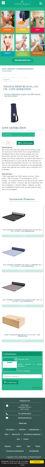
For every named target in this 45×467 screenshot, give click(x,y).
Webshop (22, 429)
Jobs (18, 439)
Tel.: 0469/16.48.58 (24, 413)
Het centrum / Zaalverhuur (32, 434)
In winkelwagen (26, 143)
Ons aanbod (10, 429)
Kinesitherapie (34, 451)
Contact (25, 439)
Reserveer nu (22, 60)
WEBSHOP (11, 69)
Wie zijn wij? (16, 434)
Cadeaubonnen (34, 429)
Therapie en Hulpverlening (15, 451)
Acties (6, 434)
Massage (8, 446)
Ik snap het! (36, 462)
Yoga (28, 446)
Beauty (38, 446)
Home (4, 69)
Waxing (18, 446)
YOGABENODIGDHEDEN (24, 69)
